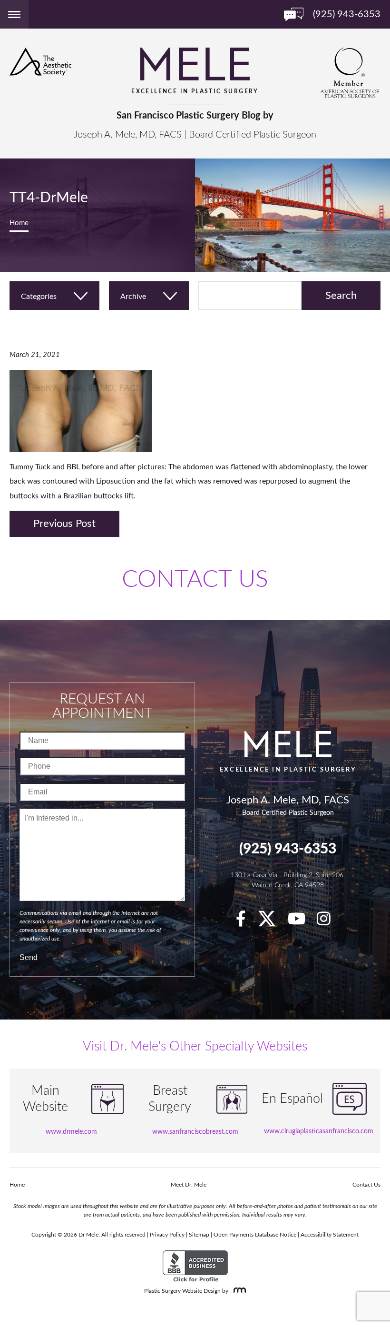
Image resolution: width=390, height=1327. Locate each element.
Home (19, 223)
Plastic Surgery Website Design (182, 1291)
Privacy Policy (167, 1235)
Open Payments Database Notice (255, 1235)
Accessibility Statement (330, 1235)
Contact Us (366, 1185)
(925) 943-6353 (287, 849)
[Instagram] (328, 922)
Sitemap (199, 1235)
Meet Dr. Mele (188, 1185)
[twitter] (271, 922)
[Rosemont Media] (238, 1291)
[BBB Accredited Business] (195, 1266)
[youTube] (301, 922)
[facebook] (245, 922)
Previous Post (64, 523)
